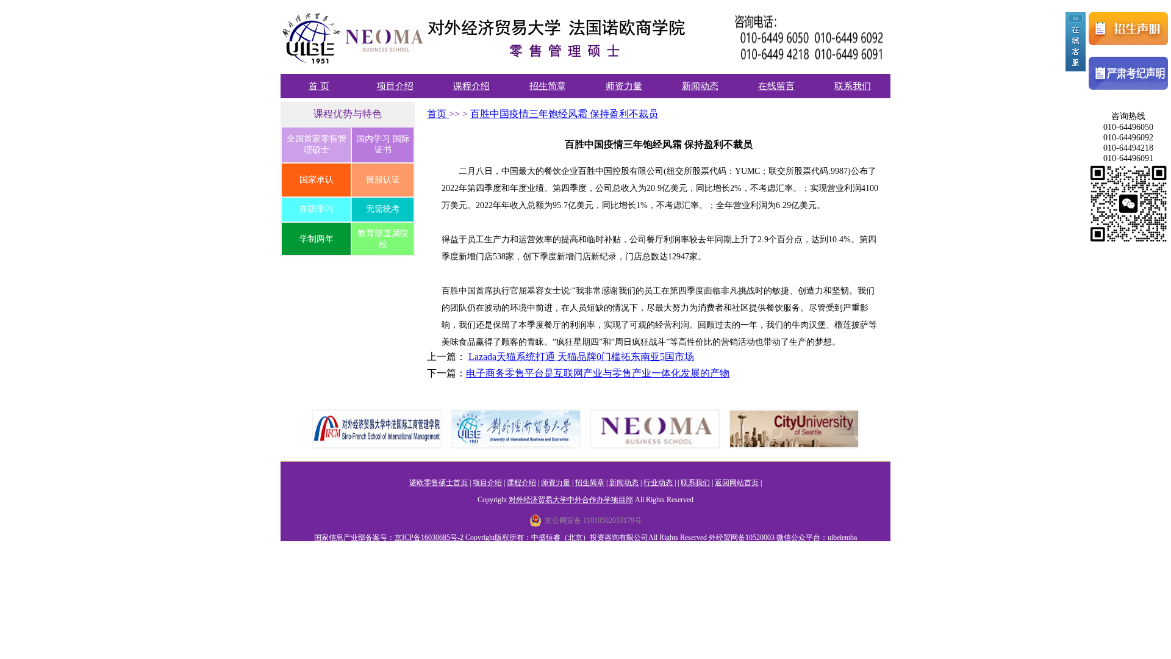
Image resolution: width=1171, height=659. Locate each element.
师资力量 (624, 86)
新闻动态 (700, 86)
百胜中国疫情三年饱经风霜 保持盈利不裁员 (564, 114)
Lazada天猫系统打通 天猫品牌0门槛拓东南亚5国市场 (581, 356)
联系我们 (852, 86)
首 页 (319, 86)
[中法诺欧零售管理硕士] (489, 64)
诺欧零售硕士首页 (438, 482)
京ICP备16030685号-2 (429, 537)
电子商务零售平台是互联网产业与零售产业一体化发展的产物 (597, 373)
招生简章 (547, 86)
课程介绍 (471, 86)
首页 (438, 114)
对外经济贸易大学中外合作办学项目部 (571, 499)
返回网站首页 (737, 482)
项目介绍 (395, 86)
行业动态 (658, 482)
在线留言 (776, 86)
